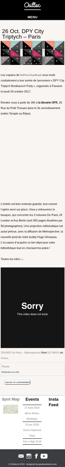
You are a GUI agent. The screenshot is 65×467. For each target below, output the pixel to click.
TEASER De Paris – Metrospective (21, 352)
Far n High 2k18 (32, 441)
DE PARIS (53, 352)
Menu (32, 17)
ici (21, 259)
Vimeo (4, 358)
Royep (5, 366)
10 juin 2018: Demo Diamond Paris (32, 430)
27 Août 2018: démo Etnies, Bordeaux (32, 413)
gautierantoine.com (47, 464)
